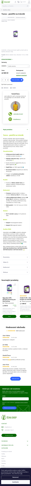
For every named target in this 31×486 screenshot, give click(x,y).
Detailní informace (6, 59)
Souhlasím (15, 482)
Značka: (4, 21)
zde (21, 473)
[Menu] (29, 2)
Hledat (27, 6)
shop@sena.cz (17, 119)
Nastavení (15, 477)
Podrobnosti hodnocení (20, 17)
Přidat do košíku (16, 80)
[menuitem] (7, 451)
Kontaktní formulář (9, 435)
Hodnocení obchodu (15, 327)
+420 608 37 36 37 (9, 430)
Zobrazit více (15, 378)
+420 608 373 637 (18, 114)
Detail (9, 316)
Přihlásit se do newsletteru (9, 408)
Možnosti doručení (21, 75)
